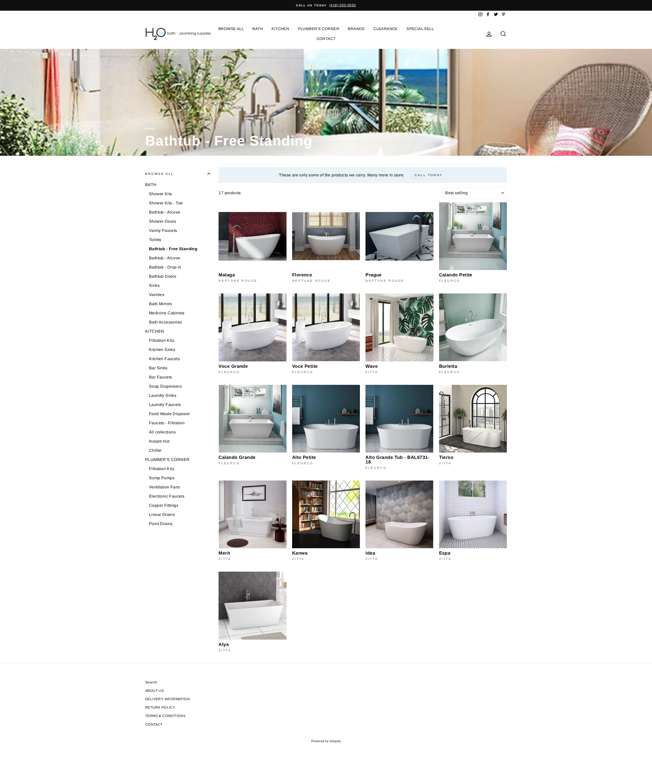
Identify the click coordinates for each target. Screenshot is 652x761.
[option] (326, 5)
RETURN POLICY (160, 707)
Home (150, 129)
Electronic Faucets (166, 496)
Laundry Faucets (165, 404)
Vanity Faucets (163, 230)
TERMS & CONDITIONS (165, 716)
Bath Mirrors (160, 304)
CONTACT (326, 38)
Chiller (155, 450)
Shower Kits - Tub (166, 203)
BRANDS (356, 28)
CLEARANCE (385, 28)
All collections (162, 432)
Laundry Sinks (162, 395)
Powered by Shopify (326, 741)
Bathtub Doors (162, 276)
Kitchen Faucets (164, 359)
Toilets (155, 239)
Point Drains (161, 524)
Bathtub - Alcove (164, 212)
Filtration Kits (161, 340)
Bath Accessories (165, 322)
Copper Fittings (163, 505)
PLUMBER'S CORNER (318, 28)
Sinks (154, 285)
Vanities (156, 294)
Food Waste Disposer (169, 414)
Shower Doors (162, 221)
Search (151, 682)
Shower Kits (160, 194)
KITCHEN (280, 28)
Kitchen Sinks (162, 349)
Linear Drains (162, 514)
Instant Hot (159, 441)
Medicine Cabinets (167, 313)
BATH (257, 28)
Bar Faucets (160, 377)
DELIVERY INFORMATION (167, 699)
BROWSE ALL (231, 28)
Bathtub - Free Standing (173, 249)
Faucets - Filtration (167, 423)
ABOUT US (154, 691)
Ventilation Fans (164, 487)
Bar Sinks (158, 368)
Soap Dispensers (165, 386)
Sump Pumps (161, 478)
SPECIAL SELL (420, 28)
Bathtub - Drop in (165, 267)
